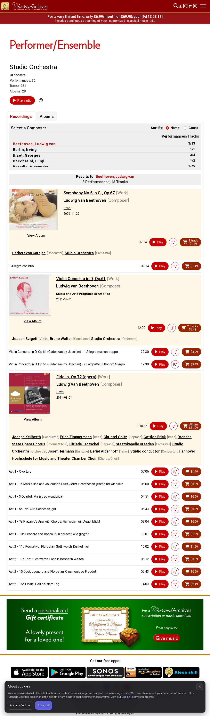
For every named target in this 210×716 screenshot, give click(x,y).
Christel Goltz (115, 437)
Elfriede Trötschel (84, 444)
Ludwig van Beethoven (85, 200)
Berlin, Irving (25, 149)
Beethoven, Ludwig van (34, 144)
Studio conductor (145, 451)
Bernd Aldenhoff (104, 451)
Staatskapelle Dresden (135, 444)
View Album (36, 235)
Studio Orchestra (79, 253)
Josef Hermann (61, 451)
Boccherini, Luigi (29, 161)
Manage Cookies (20, 705)
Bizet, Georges (27, 155)
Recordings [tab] (21, 116)
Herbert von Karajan (29, 253)
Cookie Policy (130, 696)
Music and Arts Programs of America (83, 294)
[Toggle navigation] (203, 6)
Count (193, 128)
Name (175, 128)
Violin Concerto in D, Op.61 (81, 278)
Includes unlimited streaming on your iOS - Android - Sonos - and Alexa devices (105, 21)
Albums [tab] (47, 116)
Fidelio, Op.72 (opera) (76, 376)
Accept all (44, 705)
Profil (67, 208)
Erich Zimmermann (76, 437)
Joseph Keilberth (26, 437)
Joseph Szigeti (24, 338)
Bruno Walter (61, 338)
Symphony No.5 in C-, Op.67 (89, 192)
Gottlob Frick (155, 437)
